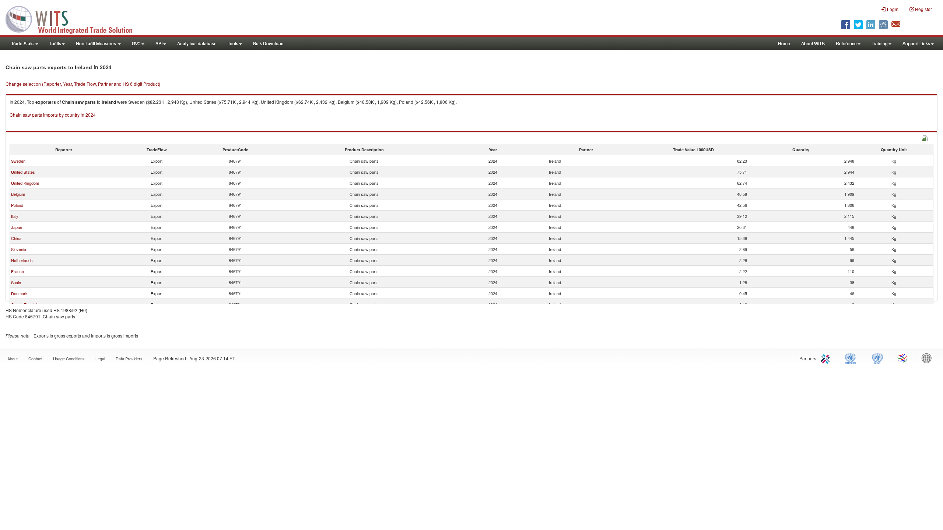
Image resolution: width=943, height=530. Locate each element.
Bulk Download (268, 43)
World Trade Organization (902, 357)
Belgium (18, 194)
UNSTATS (877, 357)
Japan (16, 227)
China (16, 238)
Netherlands (22, 260)
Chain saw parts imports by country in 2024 (53, 115)
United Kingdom (25, 183)
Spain (16, 282)
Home (784, 43)
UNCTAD (852, 357)
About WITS (813, 43)
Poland (17, 205)
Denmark (19, 293)
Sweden (18, 161)
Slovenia (18, 249)
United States (23, 172)
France (17, 271)
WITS (73, 18)
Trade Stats (23, 43)
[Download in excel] (925, 137)
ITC (826, 357)
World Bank (928, 357)
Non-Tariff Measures (96, 43)
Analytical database (197, 43)
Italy (14, 216)
